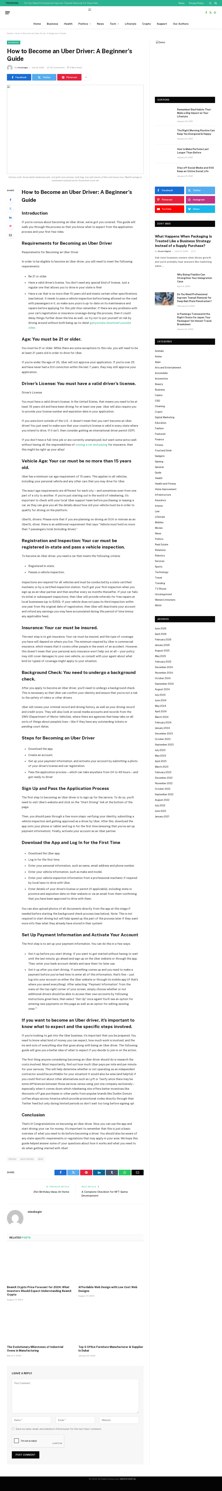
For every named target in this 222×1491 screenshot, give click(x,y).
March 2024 (162, 717)
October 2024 (163, 678)
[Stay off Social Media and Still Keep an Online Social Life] (164, 172)
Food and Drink (163, 450)
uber (40, 1159)
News (100, 23)
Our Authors (181, 23)
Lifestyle (130, 23)
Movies (159, 528)
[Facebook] (10, 199)
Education (160, 422)
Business (52, 23)
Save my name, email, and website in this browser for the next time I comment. (59, 1429)
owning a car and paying (91, 444)
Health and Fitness (165, 483)
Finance (159, 439)
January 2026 (162, 645)
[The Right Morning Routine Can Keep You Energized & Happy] (164, 135)
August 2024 (162, 689)
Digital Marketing (164, 417)
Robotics (160, 555)
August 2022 (162, 800)
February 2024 (163, 722)
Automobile (161, 373)
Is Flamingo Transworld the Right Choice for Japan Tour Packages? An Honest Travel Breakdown (194, 319)
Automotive (161, 378)
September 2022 (164, 794)
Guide (158, 472)
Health (68, 23)
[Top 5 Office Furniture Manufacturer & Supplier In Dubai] (111, 1324)
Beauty (159, 384)
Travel (158, 577)
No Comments (57, 67)
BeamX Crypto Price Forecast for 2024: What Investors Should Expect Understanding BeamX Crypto (39, 1291)
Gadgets (160, 456)
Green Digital (164, 251)
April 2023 (160, 761)
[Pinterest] (10, 226)
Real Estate (161, 544)
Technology (161, 572)
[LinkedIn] (10, 217)
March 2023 (161, 766)
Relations (160, 550)
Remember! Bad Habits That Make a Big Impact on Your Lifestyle (194, 113)
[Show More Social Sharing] (85, 77)
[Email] (10, 235)
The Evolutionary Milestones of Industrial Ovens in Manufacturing (35, 1348)
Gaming (159, 461)
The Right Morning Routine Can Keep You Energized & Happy (196, 132)
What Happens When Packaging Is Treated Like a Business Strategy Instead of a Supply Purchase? (183, 241)
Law (157, 511)
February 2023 (163, 772)
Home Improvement (166, 489)
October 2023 (162, 739)
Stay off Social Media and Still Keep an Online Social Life (195, 169)
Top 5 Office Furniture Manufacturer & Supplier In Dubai (110, 1348)
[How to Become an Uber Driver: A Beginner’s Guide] (75, 129)
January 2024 (162, 728)
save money (27, 1159)
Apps (158, 362)
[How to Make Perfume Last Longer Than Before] (164, 153)
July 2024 (160, 694)
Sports (158, 566)
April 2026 (160, 634)
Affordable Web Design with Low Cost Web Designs (107, 1289)
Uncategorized (163, 594)
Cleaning (160, 406)
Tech (113, 23)
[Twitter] (10, 208)
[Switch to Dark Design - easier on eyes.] (210, 3)
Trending (160, 583)
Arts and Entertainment (168, 367)
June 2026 (160, 628)
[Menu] (7, 13)
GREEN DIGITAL (128, 1479)
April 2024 (161, 711)
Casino (159, 395)
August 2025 (162, 650)
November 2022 (164, 783)
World (158, 605)
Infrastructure (163, 494)
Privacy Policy (196, 3)
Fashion (159, 428)
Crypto (146, 23)
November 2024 (164, 672)
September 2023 (164, 744)
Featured (160, 434)
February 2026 (163, 639)
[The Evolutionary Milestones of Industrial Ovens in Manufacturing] (39, 1324)
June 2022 (160, 811)
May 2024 (160, 706)
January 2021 (162, 816)
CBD (157, 400)
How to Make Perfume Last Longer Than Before (193, 151)
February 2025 (163, 661)
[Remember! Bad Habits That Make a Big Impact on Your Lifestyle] (164, 114)
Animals (159, 351)
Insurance (160, 500)
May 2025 (160, 656)
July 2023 (160, 750)
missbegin (22, 67)
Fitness (159, 445)
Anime (158, 356)
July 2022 (160, 805)
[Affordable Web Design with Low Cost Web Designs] (111, 1264)
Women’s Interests (165, 599)
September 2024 (164, 683)
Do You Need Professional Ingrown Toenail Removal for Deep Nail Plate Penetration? (63, 3)
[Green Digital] (111, 12)
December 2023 (164, 733)
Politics (83, 23)
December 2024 (164, 667)
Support (162, 23)
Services (159, 561)
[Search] (215, 3)
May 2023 (160, 755)
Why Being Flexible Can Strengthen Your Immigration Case (194, 278)
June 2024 (160, 700)
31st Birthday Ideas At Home (51, 1191)
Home (37, 23)
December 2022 (164, 777)
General (159, 467)
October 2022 (162, 788)
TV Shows (160, 588)
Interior (159, 505)
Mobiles (159, 522)
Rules (182, 3)
